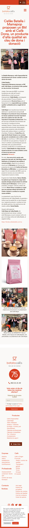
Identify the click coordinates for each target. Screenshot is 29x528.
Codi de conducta (21, 495)
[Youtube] (20, 505)
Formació (4, 479)
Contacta (5, 485)
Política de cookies (21, 491)
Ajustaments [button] (7, 523)
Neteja (18, 468)
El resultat (18, 474)
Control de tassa (7, 477)
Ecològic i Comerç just (14, 426)
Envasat (18, 472)
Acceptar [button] (15, 523)
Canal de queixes (21, 497)
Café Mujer (10, 420)
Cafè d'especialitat (12, 419)
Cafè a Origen (19, 456)
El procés (17, 458)
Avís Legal (16, 405)
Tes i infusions (11, 434)
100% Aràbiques (12, 422)
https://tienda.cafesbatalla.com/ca (12, 221)
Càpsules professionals (14, 430)
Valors (4, 458)
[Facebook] (12, 505)
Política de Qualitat (21, 493)
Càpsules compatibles (13, 432)
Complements (11, 436)
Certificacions (6, 464)
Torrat (18, 470)
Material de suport (12, 438)
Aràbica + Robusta (12, 424)
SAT (3, 475)
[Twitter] (16, 505)
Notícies (5, 488)
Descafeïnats (11, 428)
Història (4, 456)
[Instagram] (9, 505)
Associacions (6, 462)
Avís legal (19, 485)
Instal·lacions (5, 460)
